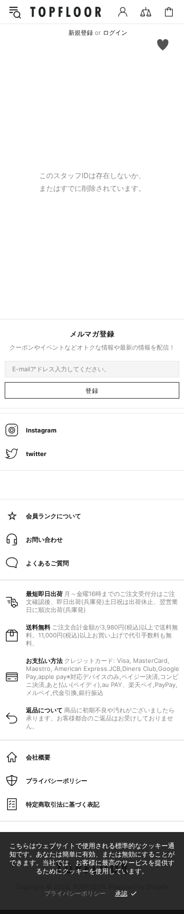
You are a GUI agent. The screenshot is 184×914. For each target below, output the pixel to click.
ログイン (115, 32)
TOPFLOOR (65, 12)
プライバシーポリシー (75, 893)
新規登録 (80, 32)
